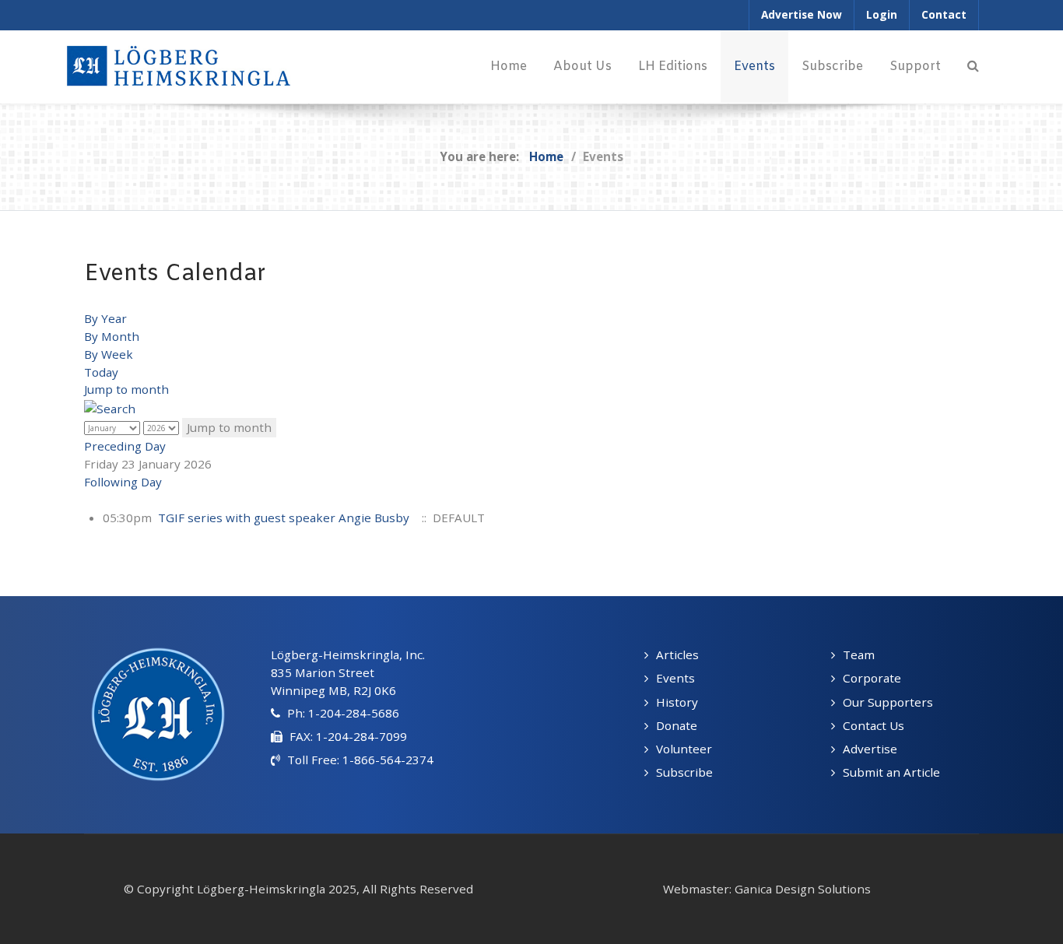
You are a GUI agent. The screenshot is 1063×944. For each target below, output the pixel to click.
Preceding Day (125, 446)
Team (859, 654)
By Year (105, 318)
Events (675, 678)
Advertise (870, 748)
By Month (111, 336)
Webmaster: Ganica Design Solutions (767, 889)
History (677, 702)
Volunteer (684, 748)
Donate (676, 725)
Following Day (123, 482)
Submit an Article (891, 772)
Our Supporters (888, 702)
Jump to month (126, 389)
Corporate (872, 678)
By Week (108, 354)
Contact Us (873, 725)
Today (101, 372)
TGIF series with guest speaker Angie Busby (283, 517)
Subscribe (684, 772)
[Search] (973, 66)
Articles (677, 654)
